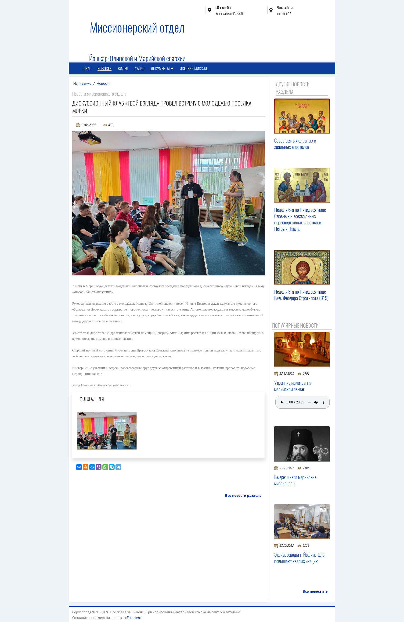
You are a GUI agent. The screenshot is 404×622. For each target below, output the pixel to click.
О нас (87, 68)
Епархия (133, 617)
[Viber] (98, 467)
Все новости (313, 591)
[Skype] (112, 467)
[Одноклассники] (85, 467)
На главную (82, 83)
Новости (104, 68)
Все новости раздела (243, 495)
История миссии (193, 68)
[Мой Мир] (92, 467)
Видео (123, 68)
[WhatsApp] (105, 467)
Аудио (139, 68)
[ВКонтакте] (79, 467)
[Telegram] (118, 467)
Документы (160, 68)
